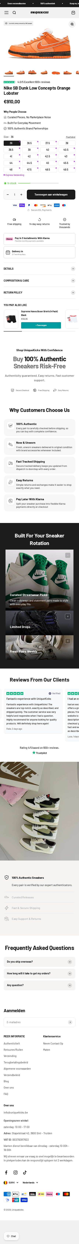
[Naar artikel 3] (32, 72)
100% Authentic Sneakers (28, 877)
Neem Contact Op (53, 1043)
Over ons (9, 1087)
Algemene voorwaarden (17, 1068)
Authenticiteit (12, 1043)
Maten (46, 1049)
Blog (6, 1081)
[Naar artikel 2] (20, 72)
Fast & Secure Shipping (26, 908)
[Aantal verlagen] (8, 194)
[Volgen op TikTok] (24, 1172)
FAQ (6, 1093)
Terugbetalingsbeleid (16, 1062)
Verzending (10, 1056)
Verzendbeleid (12, 1075)
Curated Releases (23, 897)
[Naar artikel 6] (67, 72)
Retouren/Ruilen (13, 1049)
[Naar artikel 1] (9, 72)
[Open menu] (6, 12)
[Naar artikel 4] (44, 72)
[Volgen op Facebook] (6, 1172)
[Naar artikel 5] (56, 72)
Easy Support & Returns (26, 918)
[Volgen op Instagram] (15, 1172)
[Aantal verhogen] (21, 194)
